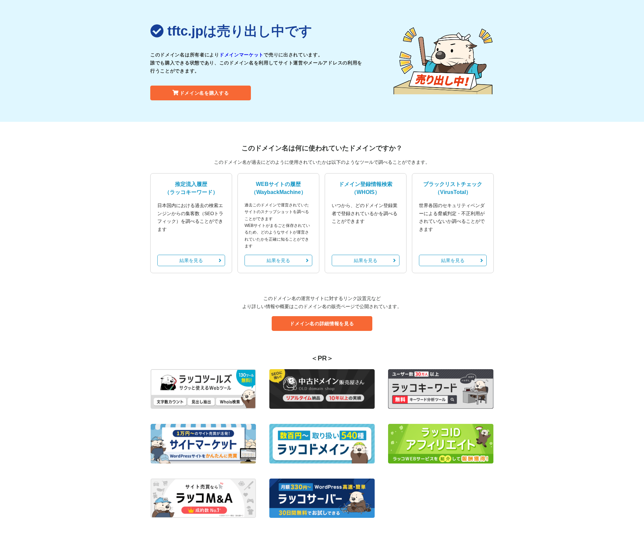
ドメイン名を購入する (204, 93)
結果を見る (191, 260)
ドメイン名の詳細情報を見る (322, 323)
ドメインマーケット (241, 54)
